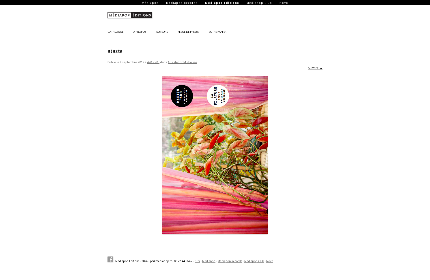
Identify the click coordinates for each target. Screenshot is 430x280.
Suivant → (315, 68)
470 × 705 (153, 62)
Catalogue (115, 32)
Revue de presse (188, 32)
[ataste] (215, 155)
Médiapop (150, 3)
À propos (139, 32)
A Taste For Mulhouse (182, 62)
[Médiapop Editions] (130, 16)
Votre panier (217, 32)
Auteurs (162, 32)
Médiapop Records (182, 3)
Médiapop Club (259, 3)
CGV (197, 261)
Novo (284, 3)
